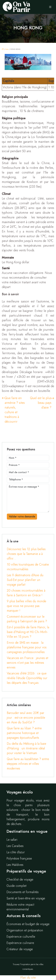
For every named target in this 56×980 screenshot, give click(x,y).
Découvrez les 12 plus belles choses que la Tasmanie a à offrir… (26, 554)
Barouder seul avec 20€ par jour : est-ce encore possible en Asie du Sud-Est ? (26, 718)
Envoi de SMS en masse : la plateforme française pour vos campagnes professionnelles (27, 647)
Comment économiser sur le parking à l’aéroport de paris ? (27, 619)
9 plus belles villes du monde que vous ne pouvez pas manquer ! (26, 606)
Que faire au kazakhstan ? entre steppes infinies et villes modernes (28, 764)
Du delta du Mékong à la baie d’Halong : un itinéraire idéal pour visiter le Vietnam (26, 748)
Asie (6, 49)
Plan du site (28, 977)
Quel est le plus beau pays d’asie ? (40, 403)
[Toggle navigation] (50, 7)
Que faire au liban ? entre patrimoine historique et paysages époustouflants (24, 733)
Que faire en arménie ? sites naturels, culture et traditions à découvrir (15, 410)
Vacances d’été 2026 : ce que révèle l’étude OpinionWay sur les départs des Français (27, 678)
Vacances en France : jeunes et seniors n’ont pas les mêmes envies (27, 663)
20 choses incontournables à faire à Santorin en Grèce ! (26, 593)
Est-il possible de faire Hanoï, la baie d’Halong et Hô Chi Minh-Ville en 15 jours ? (28, 632)
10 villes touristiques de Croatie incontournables (28, 566)
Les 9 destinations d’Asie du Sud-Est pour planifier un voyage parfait (25, 580)
